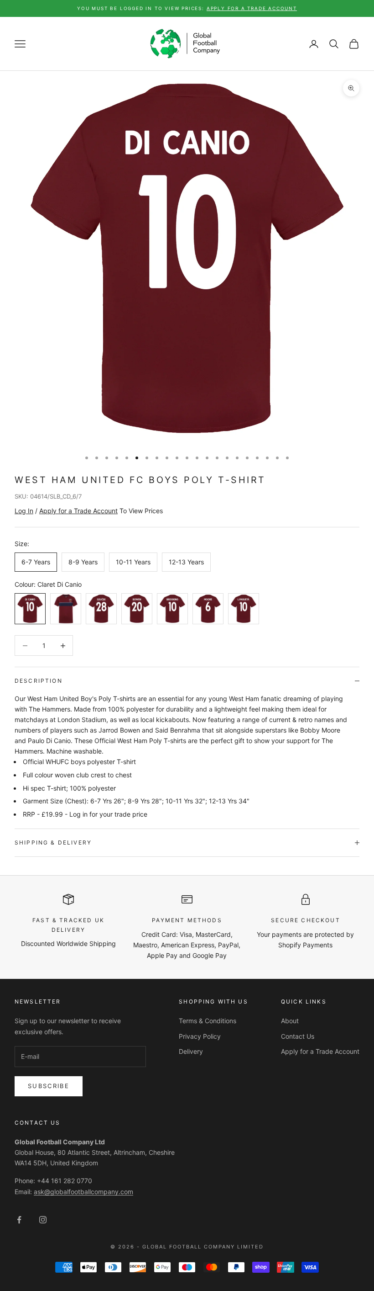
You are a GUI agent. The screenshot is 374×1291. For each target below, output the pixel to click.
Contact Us (297, 1036)
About (290, 1021)
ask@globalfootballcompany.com (83, 1191)
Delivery (191, 1051)
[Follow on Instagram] (42, 1219)
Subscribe (48, 1085)
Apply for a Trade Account (320, 1051)
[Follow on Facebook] (19, 1219)
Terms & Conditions (207, 1021)
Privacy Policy (200, 1036)
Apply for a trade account (252, 8)
